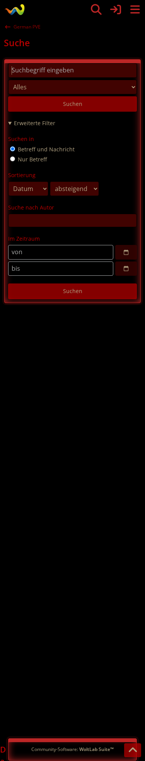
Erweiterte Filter (34, 123)
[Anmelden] (115, 9)
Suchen (72, 103)
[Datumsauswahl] (126, 252)
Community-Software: (72, 749)
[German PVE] (14, 9)
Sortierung (22, 175)
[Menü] (135, 9)
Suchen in (21, 138)
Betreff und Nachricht (45, 149)
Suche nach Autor (31, 207)
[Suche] (96, 9)
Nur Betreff (31, 159)
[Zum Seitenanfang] (132, 750)
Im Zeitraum (24, 238)
